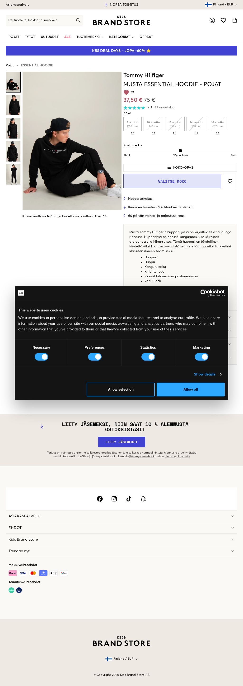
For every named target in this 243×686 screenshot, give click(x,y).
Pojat (14, 37)
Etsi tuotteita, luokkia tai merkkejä (32, 20)
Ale (67, 37)
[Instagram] (114, 499)
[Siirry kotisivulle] (121, 20)
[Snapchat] (143, 499)
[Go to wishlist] (223, 20)
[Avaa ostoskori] (234, 20)
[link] (121, 20)
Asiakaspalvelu (17, 4)
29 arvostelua (164, 107)
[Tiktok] (129, 499)
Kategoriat (119, 37)
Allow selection (121, 389)
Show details (204, 374)
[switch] (95, 357)
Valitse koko (172, 181)
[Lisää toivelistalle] (230, 181)
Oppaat (146, 37)
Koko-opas (183, 167)
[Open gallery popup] (72, 141)
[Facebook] (100, 499)
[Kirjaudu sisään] (212, 20)
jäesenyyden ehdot (141, 456)
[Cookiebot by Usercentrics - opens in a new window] (204, 293)
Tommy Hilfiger (143, 75)
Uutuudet (50, 37)
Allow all (190, 389)
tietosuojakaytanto (177, 456)
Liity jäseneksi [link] (122, 441)
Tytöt (30, 37)
